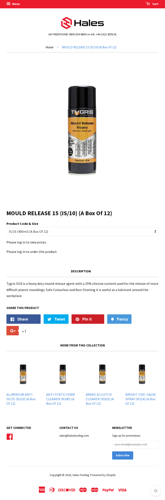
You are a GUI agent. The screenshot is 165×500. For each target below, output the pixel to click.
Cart (155, 4)
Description (81, 271)
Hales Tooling (81, 475)
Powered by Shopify (103, 475)
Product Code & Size (22, 223)
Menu (16, 4)
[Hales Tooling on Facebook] (9, 436)
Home (49, 47)
